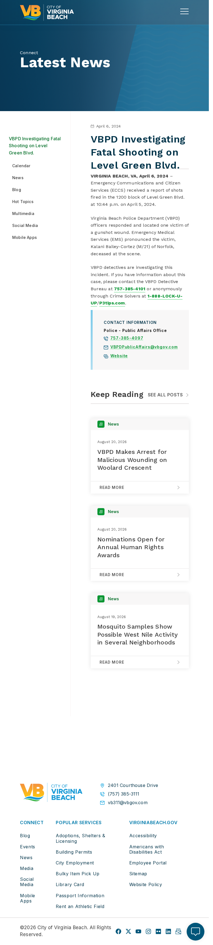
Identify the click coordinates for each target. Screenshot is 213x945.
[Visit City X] (128, 931)
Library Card (70, 884)
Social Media (27, 881)
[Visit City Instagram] (148, 931)
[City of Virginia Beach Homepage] (47, 12)
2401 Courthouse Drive (133, 785)
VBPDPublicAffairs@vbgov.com (144, 347)
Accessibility (143, 835)
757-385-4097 (126, 338)
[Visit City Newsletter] (178, 931)
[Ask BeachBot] (195, 932)
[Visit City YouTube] (138, 931)
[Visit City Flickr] (158, 931)
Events (27, 846)
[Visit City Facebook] (118, 931)
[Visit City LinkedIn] (168, 931)
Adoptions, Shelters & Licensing (80, 838)
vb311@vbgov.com (128, 802)
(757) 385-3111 (124, 794)
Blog (25, 835)
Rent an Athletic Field (80, 906)
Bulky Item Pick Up (78, 873)
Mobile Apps (27, 898)
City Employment (75, 863)
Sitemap (138, 873)
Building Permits (74, 852)
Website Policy (145, 884)
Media (26, 868)
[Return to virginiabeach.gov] (51, 793)
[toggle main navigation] (184, 11)
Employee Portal (148, 863)
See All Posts (165, 395)
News (26, 857)
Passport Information (80, 895)
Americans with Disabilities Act (146, 849)
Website (119, 356)
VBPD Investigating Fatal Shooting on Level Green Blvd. (35, 146)
